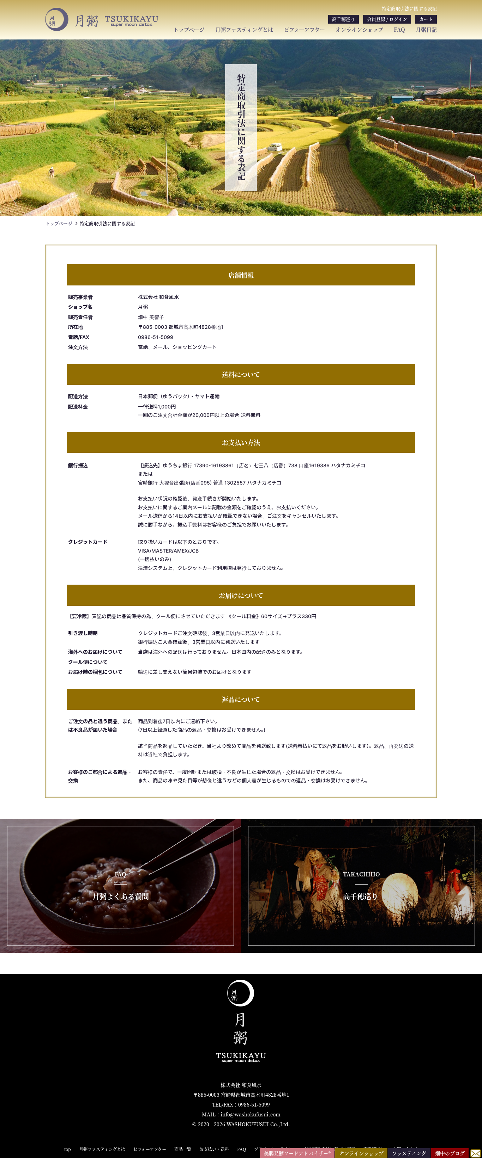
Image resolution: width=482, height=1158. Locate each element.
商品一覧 (182, 1149)
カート (426, 19)
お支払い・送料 (214, 1149)
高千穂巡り (343, 19)
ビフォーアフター (304, 29)
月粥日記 (426, 29)
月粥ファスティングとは (244, 29)
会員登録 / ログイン (387, 19)
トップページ (189, 29)
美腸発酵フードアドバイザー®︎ (297, 1153)
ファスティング (409, 1153)
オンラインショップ (359, 29)
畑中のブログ (450, 1153)
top (67, 1149)
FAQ (399, 29)
